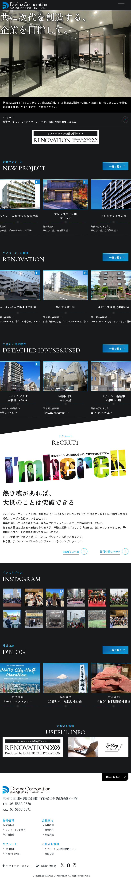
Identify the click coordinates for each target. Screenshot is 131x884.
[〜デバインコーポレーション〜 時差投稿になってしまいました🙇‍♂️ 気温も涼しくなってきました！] (76, 619)
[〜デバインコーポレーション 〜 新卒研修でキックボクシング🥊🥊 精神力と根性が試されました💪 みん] (97, 598)
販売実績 (49, 834)
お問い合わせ (48, 866)
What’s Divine (13, 853)
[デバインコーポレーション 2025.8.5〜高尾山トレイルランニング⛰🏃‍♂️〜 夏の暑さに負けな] (119, 619)
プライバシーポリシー (19, 866)
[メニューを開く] (121, 5)
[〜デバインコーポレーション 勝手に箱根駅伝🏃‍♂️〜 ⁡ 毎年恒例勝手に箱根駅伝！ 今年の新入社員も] (76, 598)
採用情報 (9, 849)
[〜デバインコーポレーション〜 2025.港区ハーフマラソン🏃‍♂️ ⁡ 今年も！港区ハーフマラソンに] (12, 619)
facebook (68, 865)
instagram (74, 865)
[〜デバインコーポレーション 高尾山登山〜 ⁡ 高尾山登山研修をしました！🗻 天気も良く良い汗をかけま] (55, 598)
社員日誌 (49, 853)
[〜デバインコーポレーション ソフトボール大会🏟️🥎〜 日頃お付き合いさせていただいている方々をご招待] (12, 598)
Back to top (113, 777)
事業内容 (49, 829)
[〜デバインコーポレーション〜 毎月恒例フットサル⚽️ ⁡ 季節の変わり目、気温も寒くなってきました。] (119, 598)
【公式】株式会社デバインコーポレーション (25, 5)
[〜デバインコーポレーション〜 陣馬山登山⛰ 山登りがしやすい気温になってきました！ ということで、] (34, 619)
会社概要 (49, 825)
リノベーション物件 (15, 829)
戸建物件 (9, 834)
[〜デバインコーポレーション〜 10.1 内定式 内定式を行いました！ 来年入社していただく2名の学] (55, 619)
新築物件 (9, 825)
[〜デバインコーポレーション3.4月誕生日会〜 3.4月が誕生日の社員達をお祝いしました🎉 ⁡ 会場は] (34, 598)
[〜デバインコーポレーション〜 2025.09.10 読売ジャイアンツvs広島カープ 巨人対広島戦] (97, 619)
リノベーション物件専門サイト (60, 849)
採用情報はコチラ (110, 551)
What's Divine (71, 551)
